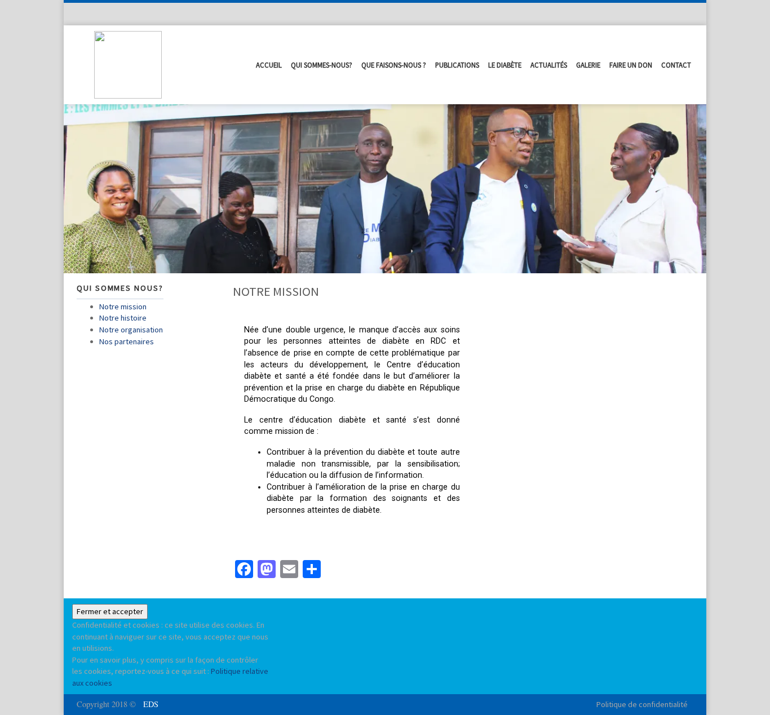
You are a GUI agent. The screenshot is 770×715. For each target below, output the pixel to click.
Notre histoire (123, 318)
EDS (150, 704)
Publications (457, 64)
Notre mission (123, 306)
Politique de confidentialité (642, 704)
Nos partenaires (126, 341)
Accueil (269, 64)
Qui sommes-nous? (321, 64)
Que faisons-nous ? (393, 64)
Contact (676, 64)
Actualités (548, 64)
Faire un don (630, 64)
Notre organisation (131, 330)
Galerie (588, 64)
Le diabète (504, 64)
